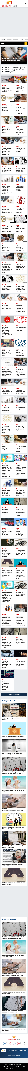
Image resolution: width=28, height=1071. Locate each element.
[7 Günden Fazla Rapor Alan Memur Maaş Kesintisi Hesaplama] (7, 140)
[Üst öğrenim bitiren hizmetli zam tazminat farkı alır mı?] (20, 257)
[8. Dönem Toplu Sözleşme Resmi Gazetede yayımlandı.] (20, 219)
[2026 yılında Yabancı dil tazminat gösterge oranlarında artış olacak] (7, 178)
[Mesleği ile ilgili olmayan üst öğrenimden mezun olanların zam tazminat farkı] (7, 257)
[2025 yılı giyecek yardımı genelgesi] (20, 319)
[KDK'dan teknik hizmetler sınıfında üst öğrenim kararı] (20, 343)
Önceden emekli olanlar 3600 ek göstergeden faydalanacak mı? (7, 573)
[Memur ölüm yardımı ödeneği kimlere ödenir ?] (20, 585)
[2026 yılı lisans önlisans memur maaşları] (7, 161)
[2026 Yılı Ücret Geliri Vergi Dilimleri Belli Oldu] (20, 79)
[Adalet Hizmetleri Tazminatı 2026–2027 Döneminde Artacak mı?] (20, 98)
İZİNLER (9, 39)
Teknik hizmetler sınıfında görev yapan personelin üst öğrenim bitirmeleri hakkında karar (7, 620)
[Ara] (23, 3)
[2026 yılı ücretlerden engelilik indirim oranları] (7, 79)
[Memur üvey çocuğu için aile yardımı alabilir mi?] (20, 418)
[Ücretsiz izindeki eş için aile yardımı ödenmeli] (7, 98)
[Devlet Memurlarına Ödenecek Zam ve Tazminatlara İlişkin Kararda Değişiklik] (7, 631)
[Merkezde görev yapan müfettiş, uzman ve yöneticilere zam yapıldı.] (20, 120)
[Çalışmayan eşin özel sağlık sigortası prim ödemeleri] (20, 200)
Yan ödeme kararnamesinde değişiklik (7, 392)
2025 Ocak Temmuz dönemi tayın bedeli (20, 392)
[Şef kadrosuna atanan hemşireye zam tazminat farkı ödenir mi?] (20, 522)
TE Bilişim (18, 1055)
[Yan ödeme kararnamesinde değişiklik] (7, 382)
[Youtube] (18, 1043)
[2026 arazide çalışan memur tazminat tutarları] (20, 178)
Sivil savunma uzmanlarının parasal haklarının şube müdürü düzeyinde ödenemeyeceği (20, 620)
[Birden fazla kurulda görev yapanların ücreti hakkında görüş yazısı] (7, 362)
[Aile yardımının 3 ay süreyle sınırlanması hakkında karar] (7, 219)
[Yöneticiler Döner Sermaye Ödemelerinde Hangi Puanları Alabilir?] (7, 653)
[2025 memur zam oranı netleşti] (7, 439)
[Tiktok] (21, 1043)
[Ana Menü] (25, 3)
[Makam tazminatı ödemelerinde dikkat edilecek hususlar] (7, 542)
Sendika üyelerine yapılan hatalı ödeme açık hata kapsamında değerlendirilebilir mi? (21, 470)
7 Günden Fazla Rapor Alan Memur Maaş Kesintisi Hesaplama (6, 151)
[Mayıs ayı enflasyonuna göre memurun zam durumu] (7, 297)
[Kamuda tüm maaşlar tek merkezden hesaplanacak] (7, 483)
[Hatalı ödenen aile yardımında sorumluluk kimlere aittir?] (20, 483)
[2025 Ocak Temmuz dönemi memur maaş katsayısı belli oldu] (7, 418)
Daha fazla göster (14, 694)
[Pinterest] (10, 1043)
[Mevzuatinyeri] (9, 3)
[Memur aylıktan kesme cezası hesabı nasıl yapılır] (7, 120)
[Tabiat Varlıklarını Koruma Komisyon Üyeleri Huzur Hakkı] (7, 674)
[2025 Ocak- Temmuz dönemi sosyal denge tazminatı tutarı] (7, 399)
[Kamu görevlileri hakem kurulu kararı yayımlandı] (7, 238)
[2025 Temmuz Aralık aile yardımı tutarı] (7, 279)
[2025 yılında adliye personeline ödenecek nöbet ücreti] (20, 362)
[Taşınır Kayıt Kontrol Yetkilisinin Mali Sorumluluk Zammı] (20, 501)
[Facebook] (4, 1043)
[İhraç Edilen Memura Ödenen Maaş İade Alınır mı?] (20, 631)
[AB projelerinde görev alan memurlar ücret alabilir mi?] (20, 542)
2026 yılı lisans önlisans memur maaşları (7, 170)
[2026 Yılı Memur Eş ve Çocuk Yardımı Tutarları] (20, 161)
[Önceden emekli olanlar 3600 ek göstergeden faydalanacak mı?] (7, 563)
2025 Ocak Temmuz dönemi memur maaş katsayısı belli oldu (7, 429)
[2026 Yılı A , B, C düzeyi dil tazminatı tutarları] (20, 140)
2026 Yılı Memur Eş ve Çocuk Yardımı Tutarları (20, 170)
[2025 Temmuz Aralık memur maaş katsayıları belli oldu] (20, 279)
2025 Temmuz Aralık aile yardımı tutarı (6, 288)
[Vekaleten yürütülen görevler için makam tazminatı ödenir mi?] (20, 297)
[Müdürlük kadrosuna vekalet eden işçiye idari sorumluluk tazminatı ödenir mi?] (7, 319)
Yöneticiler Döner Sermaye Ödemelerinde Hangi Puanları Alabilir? (7, 664)
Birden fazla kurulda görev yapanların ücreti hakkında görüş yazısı (7, 372)
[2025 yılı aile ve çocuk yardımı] (20, 399)
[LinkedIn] (15, 1043)
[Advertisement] (14, 22)
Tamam (19, 1069)
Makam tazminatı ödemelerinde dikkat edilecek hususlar (7, 553)
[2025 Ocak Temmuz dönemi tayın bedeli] (20, 382)
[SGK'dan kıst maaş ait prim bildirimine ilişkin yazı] (7, 343)
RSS (4, 1050)
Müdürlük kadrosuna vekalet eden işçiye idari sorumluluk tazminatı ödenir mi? (7, 332)
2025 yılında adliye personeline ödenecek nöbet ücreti (20, 372)
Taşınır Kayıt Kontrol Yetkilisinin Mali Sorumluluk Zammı (20, 512)
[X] (7, 1043)
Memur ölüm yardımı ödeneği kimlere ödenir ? (20, 594)
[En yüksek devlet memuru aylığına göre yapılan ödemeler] (7, 522)
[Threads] (24, 1043)
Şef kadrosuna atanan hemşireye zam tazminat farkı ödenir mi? (20, 533)
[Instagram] (12, 1043)
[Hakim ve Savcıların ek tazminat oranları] (7, 501)
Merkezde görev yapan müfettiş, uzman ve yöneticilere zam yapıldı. (20, 131)
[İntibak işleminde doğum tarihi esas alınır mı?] (20, 238)
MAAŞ (3, 39)
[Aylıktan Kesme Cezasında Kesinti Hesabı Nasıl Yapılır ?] (20, 653)
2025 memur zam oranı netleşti (6, 448)
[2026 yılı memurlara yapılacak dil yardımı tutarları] (7, 200)
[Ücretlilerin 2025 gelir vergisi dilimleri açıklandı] (20, 439)
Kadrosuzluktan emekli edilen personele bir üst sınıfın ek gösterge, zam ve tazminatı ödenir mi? (7, 597)
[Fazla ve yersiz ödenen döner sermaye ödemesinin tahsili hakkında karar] (20, 563)
